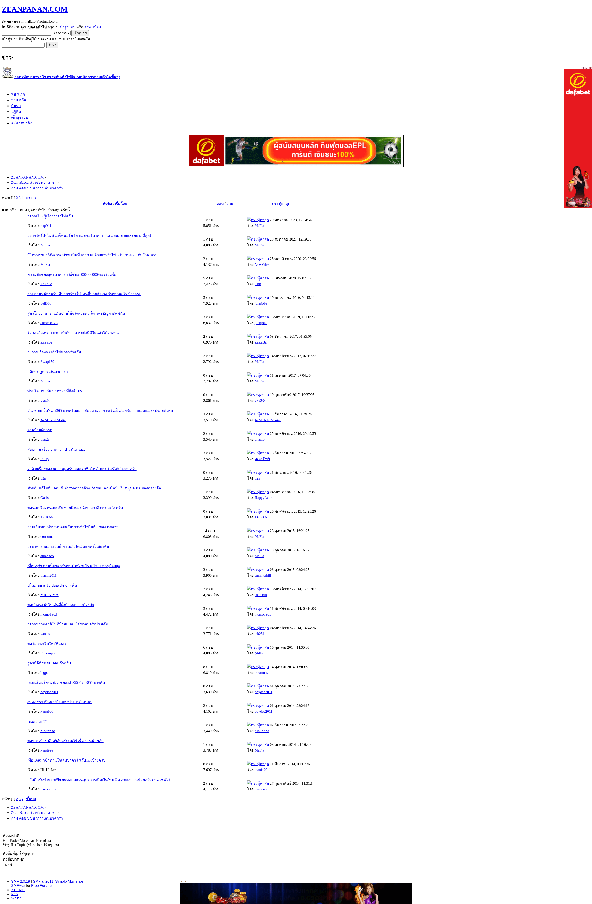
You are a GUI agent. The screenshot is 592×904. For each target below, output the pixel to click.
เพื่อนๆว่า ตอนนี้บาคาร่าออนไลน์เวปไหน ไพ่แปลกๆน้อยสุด (73, 566)
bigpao (260, 439)
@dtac (259, 653)
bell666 (45, 303)
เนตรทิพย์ (262, 459)
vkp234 (46, 400)
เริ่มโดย (121, 204)
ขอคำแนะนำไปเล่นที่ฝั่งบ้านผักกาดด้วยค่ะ (60, 605)
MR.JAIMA (49, 595)
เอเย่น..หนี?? (37, 721)
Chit (258, 284)
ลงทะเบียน (92, 27)
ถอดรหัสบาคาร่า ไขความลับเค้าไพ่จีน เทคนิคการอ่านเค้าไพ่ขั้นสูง (67, 77)
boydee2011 (49, 692)
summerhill (263, 575)
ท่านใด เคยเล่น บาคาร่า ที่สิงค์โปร (54, 391)
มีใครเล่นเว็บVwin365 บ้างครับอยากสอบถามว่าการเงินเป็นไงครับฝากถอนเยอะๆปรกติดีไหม (100, 410)
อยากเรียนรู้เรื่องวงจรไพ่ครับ (50, 216)
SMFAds (18, 886)
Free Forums (41, 886)
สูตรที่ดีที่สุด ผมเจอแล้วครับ (49, 663)
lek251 (260, 634)
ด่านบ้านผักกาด (39, 430)
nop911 (45, 226)
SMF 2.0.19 (20, 881)
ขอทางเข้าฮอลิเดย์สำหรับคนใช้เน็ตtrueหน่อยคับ (65, 741)
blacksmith (48, 789)
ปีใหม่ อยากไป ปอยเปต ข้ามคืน (52, 585)
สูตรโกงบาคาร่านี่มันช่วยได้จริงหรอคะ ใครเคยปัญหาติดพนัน (76, 313)
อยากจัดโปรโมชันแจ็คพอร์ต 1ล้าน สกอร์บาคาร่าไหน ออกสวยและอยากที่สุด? (89, 236)
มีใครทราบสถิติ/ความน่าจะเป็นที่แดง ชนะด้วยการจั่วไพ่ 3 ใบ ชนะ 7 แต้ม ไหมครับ (92, 255)
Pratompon (48, 653)
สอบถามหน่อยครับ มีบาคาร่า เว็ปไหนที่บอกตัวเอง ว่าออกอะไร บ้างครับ (84, 294)
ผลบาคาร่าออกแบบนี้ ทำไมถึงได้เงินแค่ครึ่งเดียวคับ (68, 546)
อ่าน (229, 204)
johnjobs (261, 303)
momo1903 (48, 614)
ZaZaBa (46, 284)
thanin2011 (48, 575)
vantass (45, 634)
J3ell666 (46, 517)
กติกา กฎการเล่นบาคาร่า (47, 372)
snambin (261, 595)
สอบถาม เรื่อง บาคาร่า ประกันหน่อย (56, 449)
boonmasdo (263, 673)
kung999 (46, 711)
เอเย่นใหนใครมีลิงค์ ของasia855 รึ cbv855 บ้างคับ (66, 682)
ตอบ (220, 204)
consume (46, 537)
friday (44, 459)
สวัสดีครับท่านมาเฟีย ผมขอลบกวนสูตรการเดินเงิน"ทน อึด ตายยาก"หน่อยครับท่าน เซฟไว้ (98, 780)
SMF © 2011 (43, 881)
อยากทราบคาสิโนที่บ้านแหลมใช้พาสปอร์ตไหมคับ (67, 624)
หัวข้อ (107, 204)
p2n (43, 478)
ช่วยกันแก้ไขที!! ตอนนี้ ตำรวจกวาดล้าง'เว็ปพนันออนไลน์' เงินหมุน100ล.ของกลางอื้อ (94, 488)
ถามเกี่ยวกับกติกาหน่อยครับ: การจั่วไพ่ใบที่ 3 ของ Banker (72, 527)
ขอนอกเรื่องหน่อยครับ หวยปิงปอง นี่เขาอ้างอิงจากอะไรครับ (75, 508)
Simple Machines (69, 881)
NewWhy (262, 264)
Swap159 (47, 362)
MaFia (259, 226)
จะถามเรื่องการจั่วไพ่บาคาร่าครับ (54, 352)
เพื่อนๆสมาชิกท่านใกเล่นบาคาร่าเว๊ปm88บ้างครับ (66, 760)
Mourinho (47, 731)
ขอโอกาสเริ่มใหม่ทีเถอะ (46, 644)
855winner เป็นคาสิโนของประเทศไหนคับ (59, 702)
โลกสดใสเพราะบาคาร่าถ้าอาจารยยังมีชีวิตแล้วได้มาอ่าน (73, 333)
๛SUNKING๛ (53, 420)
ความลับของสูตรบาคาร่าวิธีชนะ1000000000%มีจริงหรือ (71, 274)
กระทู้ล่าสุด (281, 204)
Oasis (44, 498)
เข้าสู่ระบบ (67, 27)
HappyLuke (263, 498)
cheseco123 (49, 323)
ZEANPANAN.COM (35, 9)
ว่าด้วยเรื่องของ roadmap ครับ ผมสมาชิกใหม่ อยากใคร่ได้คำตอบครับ (82, 469)
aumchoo (47, 556)
